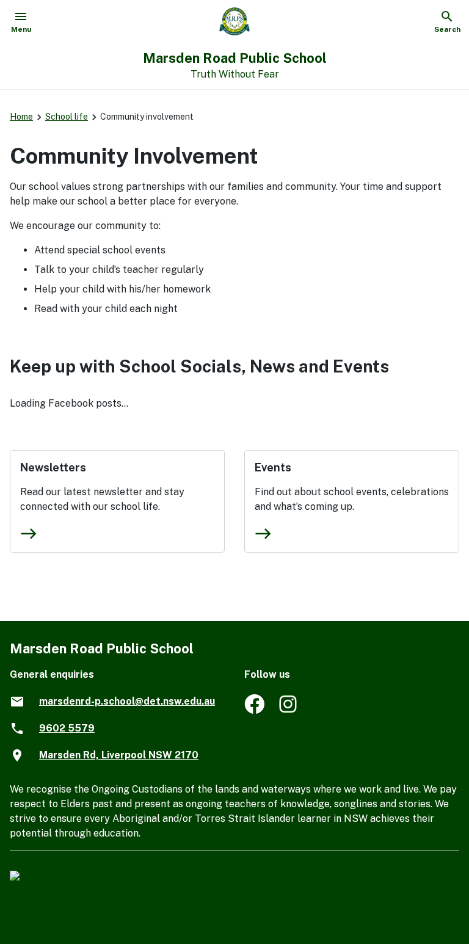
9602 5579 (67, 728)
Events (273, 467)
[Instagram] (289, 710)
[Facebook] (254, 710)
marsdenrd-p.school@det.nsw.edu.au (127, 701)
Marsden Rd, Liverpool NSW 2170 (118, 755)
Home (21, 117)
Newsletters (53, 467)
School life (66, 117)
